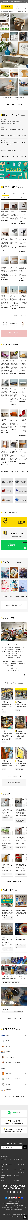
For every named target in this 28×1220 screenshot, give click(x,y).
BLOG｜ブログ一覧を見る (13, 104)
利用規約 (16, 1175)
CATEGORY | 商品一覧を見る (13, 1096)
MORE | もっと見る (13, 776)
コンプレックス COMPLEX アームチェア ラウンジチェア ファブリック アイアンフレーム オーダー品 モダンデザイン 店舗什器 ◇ (14, 216)
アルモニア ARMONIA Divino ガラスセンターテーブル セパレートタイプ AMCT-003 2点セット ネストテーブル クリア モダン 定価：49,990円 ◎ (14, 301)
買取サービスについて (19, 1169)
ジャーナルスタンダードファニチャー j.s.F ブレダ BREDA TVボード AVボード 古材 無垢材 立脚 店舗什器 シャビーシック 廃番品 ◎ (23, 300)
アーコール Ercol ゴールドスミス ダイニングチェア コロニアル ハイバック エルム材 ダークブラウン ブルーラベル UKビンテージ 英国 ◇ (23, 216)
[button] (1, 2)
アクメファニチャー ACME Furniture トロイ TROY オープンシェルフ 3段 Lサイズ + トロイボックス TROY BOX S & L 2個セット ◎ (5, 300)
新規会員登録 (4, 1156)
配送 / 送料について (6, 1159)
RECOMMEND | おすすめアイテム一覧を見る (13, 472)
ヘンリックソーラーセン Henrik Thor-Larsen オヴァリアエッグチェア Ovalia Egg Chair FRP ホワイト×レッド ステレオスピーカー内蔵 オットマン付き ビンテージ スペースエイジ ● (22, 426)
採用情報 (16, 1180)
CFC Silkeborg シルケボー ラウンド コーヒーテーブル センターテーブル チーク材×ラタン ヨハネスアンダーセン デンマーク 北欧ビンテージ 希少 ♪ (23, 455)
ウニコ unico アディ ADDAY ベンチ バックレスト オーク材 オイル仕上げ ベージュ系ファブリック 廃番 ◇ (14, 269)
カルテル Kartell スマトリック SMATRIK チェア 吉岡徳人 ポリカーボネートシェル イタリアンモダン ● (14, 241)
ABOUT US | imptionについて (13, 675)
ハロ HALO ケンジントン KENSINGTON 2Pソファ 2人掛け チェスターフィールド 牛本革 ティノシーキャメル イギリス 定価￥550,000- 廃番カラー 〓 (5, 424)
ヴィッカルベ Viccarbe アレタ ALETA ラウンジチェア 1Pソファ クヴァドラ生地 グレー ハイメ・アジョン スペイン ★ (5, 392)
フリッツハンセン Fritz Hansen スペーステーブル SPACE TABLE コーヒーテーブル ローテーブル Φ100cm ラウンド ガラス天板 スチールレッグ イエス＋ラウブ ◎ (22, 394)
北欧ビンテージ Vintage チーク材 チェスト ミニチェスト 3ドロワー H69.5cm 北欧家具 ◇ (5, 215)
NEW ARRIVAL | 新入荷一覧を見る (13, 316)
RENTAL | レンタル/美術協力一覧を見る (13, 596)
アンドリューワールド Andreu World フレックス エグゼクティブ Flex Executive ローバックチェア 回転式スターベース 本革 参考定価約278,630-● (5, 271)
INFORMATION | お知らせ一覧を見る (13, 156)
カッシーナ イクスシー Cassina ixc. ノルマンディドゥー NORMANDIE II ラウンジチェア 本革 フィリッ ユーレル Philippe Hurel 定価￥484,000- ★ (14, 454)
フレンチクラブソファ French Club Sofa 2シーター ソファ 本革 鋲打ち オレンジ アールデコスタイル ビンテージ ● (14, 423)
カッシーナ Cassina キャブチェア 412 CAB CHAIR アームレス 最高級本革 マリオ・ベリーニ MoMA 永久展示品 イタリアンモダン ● (22, 243)
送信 (25, 1147)
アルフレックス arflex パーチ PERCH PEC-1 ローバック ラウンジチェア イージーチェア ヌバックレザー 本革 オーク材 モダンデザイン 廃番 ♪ (14, 366)
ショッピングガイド (19, 1164)
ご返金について (5, 1169)
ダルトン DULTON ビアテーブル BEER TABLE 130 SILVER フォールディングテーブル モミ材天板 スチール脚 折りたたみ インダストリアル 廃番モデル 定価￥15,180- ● (23, 272)
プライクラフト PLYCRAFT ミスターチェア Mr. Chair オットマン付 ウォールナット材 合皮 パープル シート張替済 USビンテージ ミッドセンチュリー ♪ (5, 366)
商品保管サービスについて (20, 1160)
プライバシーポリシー (19, 1172)
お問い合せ (4, 1180)
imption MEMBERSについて (6, 1165)
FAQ (2, 1172)
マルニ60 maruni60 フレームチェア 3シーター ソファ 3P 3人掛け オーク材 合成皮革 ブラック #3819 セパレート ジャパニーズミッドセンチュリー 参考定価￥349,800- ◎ (14, 395)
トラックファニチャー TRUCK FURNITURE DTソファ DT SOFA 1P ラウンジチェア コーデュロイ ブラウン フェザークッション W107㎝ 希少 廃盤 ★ (22, 366)
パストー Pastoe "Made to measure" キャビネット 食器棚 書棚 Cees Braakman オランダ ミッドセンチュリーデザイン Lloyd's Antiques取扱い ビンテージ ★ (5, 456)
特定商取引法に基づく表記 (6, 1176)
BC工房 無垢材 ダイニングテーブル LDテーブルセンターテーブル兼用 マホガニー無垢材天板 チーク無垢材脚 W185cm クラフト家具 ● (5, 243)
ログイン (16, 1156)
